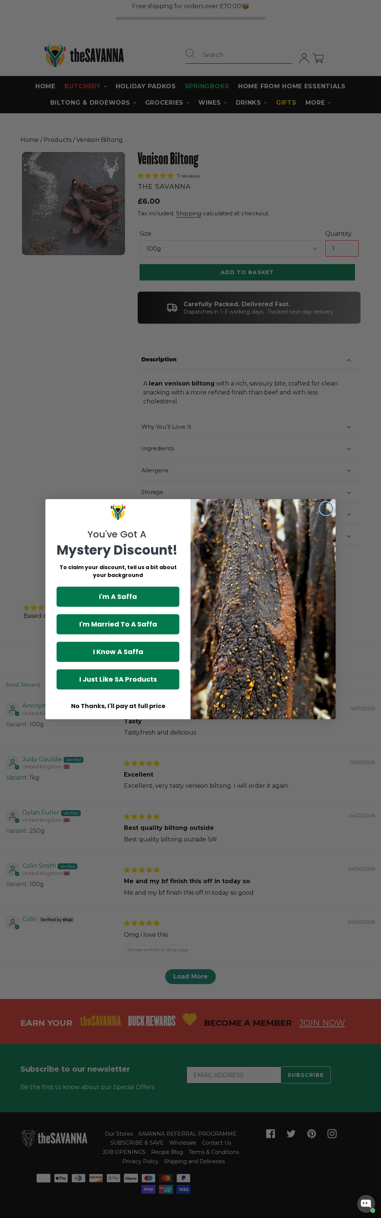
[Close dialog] (326, 508)
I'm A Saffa (118, 596)
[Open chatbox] (366, 1204)
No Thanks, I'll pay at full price (118, 706)
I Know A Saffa (118, 651)
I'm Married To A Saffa (118, 624)
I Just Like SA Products (118, 679)
